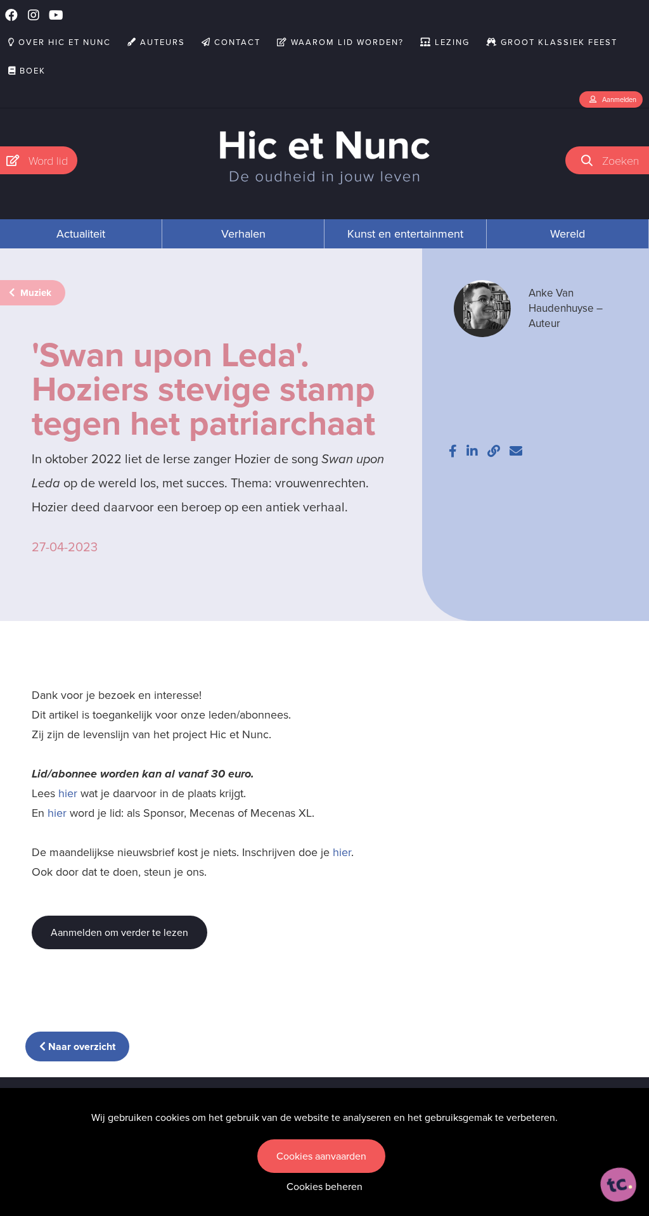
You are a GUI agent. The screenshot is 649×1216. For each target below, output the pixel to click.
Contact (235, 42)
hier (67, 793)
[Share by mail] (516, 451)
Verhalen (243, 234)
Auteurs (161, 42)
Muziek (34, 293)
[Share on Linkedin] (472, 451)
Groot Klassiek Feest (557, 42)
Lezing (451, 42)
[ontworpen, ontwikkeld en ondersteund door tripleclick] (618, 1185)
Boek (31, 71)
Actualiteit (80, 234)
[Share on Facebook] (453, 451)
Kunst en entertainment (405, 234)
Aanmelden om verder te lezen (119, 932)
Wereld (567, 234)
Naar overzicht (80, 1046)
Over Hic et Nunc (63, 42)
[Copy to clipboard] (493, 451)
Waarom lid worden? (346, 42)
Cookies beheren (324, 1186)
